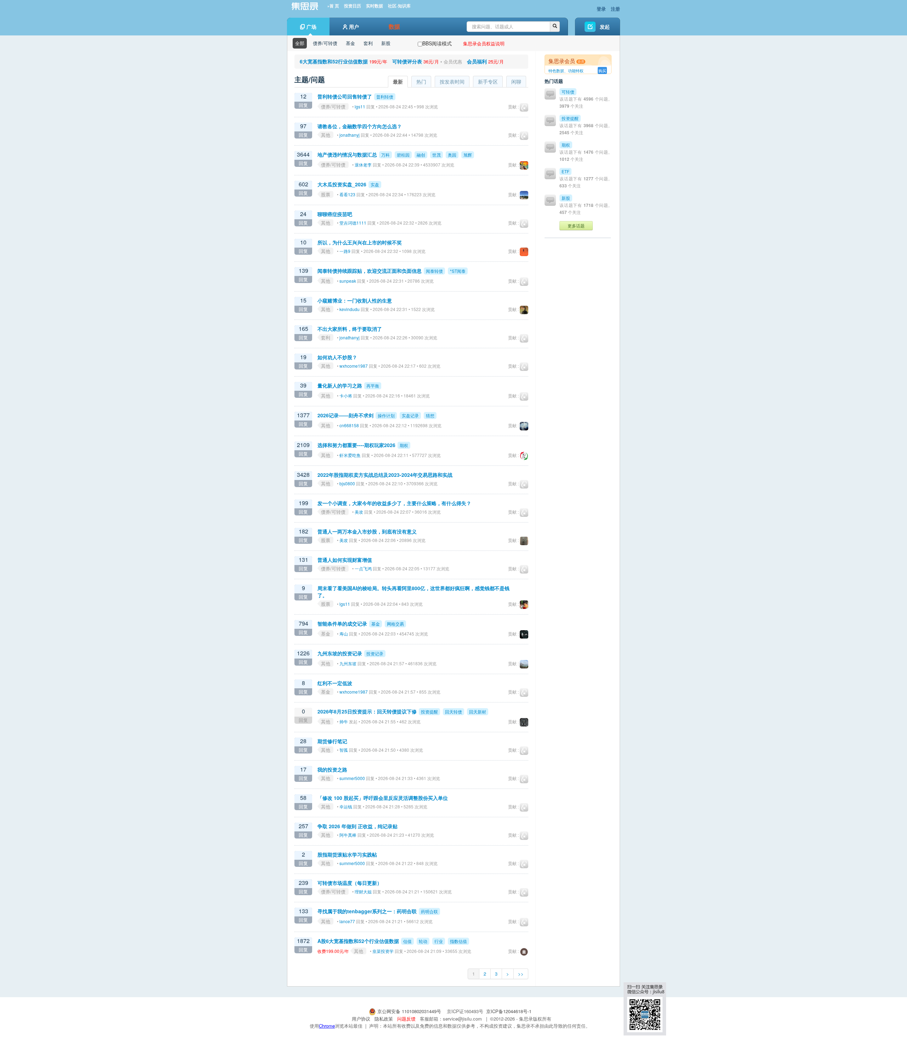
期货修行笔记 (332, 741)
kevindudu (349, 309)
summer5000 (352, 778)
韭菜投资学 (383, 951)
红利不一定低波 (334, 683)
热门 (421, 81)
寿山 (343, 634)
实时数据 (374, 6)
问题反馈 (406, 1018)
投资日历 (352, 6)
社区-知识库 (399, 6)
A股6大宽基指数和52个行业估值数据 (358, 940)
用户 (354, 26)
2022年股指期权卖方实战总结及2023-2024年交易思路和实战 (384, 474)
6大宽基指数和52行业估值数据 (334, 61)
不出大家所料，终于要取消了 (349, 328)
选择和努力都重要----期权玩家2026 (356, 444)
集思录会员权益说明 (484, 43)
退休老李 (363, 165)
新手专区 (488, 81)
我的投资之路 (332, 769)
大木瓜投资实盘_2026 (341, 184)
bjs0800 (347, 483)
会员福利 (477, 61)
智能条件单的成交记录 (342, 623)
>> (521, 973)
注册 (615, 8)
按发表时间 (452, 81)
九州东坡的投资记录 (339, 653)
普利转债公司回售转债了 (344, 96)
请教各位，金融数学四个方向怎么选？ (359, 126)
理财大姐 (363, 891)
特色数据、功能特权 (566, 70)
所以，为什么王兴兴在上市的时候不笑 (359, 242)
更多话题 (576, 225)
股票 (325, 194)
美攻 (359, 512)
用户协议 (361, 1018)
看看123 (347, 194)
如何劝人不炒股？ (337, 357)
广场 (311, 26)
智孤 (343, 750)
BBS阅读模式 (437, 43)
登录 (601, 8)
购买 (602, 70)
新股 (385, 43)
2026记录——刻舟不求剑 (345, 415)
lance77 (347, 921)
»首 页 (333, 6)
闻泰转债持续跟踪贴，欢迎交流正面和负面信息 (369, 270)
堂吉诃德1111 (352, 223)
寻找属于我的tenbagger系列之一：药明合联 (367, 911)
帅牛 (343, 721)
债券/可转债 (325, 43)
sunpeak (347, 281)
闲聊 (516, 81)
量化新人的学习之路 (339, 385)
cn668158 (349, 425)
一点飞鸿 (363, 568)
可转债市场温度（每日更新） (349, 882)
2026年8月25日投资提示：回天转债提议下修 (367, 711)
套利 (368, 43)
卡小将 (345, 396)
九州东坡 (347, 663)
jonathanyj (349, 135)
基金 (350, 43)
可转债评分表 (407, 61)
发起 (605, 26)
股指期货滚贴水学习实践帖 (347, 854)
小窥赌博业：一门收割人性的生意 (354, 300)
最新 (398, 81)
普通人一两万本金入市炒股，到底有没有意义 (367, 531)
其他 (325, 134)
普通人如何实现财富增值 (344, 559)
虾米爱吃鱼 (350, 455)
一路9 (344, 251)
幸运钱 (345, 806)
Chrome (327, 1025)
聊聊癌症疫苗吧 (334, 214)
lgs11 (360, 106)
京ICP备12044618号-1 (508, 1011)
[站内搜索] (555, 26)
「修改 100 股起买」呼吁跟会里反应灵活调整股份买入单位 (382, 797)
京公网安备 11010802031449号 (409, 1011)
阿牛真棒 (347, 835)
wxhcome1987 (353, 366)
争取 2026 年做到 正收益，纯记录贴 (357, 826)
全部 (299, 43)
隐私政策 (383, 1018)
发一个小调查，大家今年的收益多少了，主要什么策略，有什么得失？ (394, 503)
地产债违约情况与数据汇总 (347, 154)
